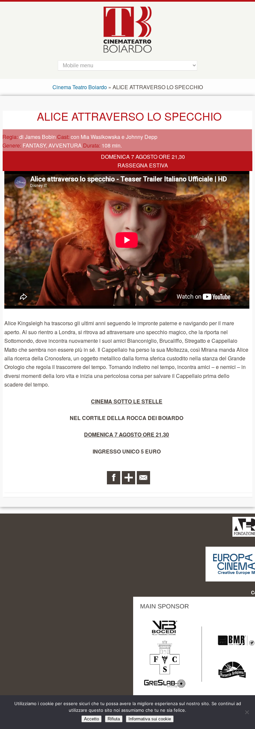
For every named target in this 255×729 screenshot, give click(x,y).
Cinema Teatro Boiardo (79, 87)
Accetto (91, 718)
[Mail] (143, 477)
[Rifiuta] (246, 712)
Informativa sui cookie (149, 718)
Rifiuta (114, 718)
